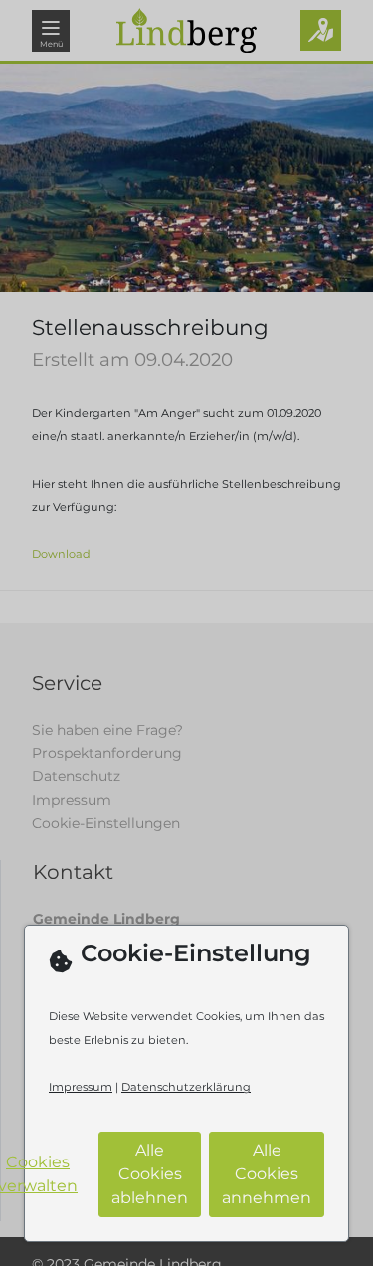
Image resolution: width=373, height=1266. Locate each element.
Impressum (80, 1087)
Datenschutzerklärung (186, 1087)
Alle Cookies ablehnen (149, 1174)
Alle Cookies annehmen (266, 1174)
